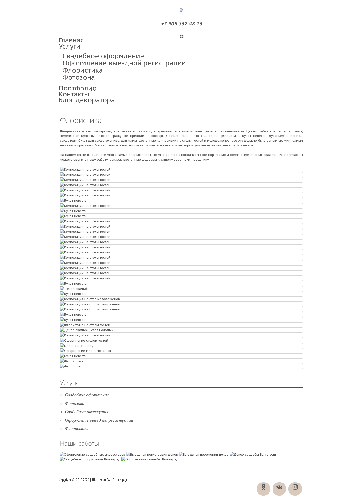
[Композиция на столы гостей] (84, 340)
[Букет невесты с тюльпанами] (73, 200)
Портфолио (78, 88)
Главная (71, 40)
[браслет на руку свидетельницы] (71, 366)
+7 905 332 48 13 (181, 23)
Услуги (69, 46)
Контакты (74, 94)
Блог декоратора (87, 100)
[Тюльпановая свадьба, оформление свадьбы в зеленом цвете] (85, 351)
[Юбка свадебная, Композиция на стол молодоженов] (87, 330)
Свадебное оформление (103, 56)
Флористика (82, 70)
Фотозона (78, 77)
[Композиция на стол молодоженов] (85, 325)
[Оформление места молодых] (74, 289)
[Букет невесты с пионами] (73, 211)
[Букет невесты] (71, 361)
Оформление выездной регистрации (124, 63)
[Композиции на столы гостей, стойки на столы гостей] (85, 169)
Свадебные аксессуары (86, 411)
